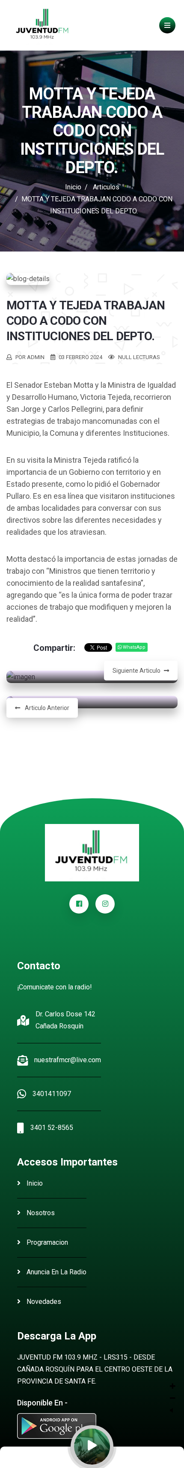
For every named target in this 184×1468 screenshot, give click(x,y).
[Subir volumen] (172, 1387)
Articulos (106, 187)
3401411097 (52, 1094)
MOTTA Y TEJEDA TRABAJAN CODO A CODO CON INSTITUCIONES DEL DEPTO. (85, 320)
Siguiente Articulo (136, 670)
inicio (34, 1183)
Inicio (73, 187)
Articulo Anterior (46, 707)
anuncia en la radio (55, 1272)
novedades (43, 1301)
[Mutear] (171, 1411)
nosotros (40, 1213)
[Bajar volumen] (172, 1399)
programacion (46, 1242)
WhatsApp (133, 647)
